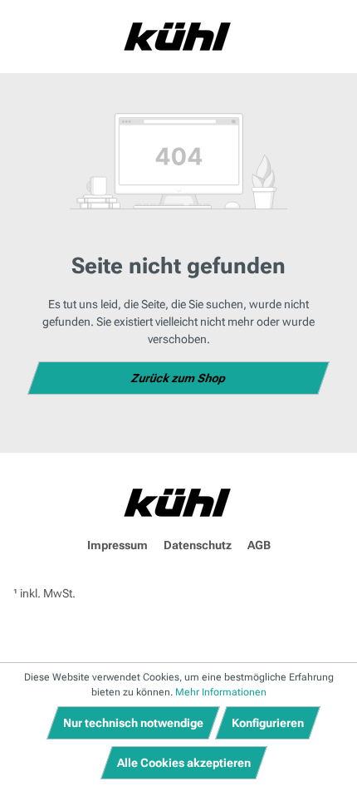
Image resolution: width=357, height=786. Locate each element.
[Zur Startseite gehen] (178, 36)
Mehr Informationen (221, 692)
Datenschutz (198, 545)
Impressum (117, 545)
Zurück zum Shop (179, 378)
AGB (259, 545)
